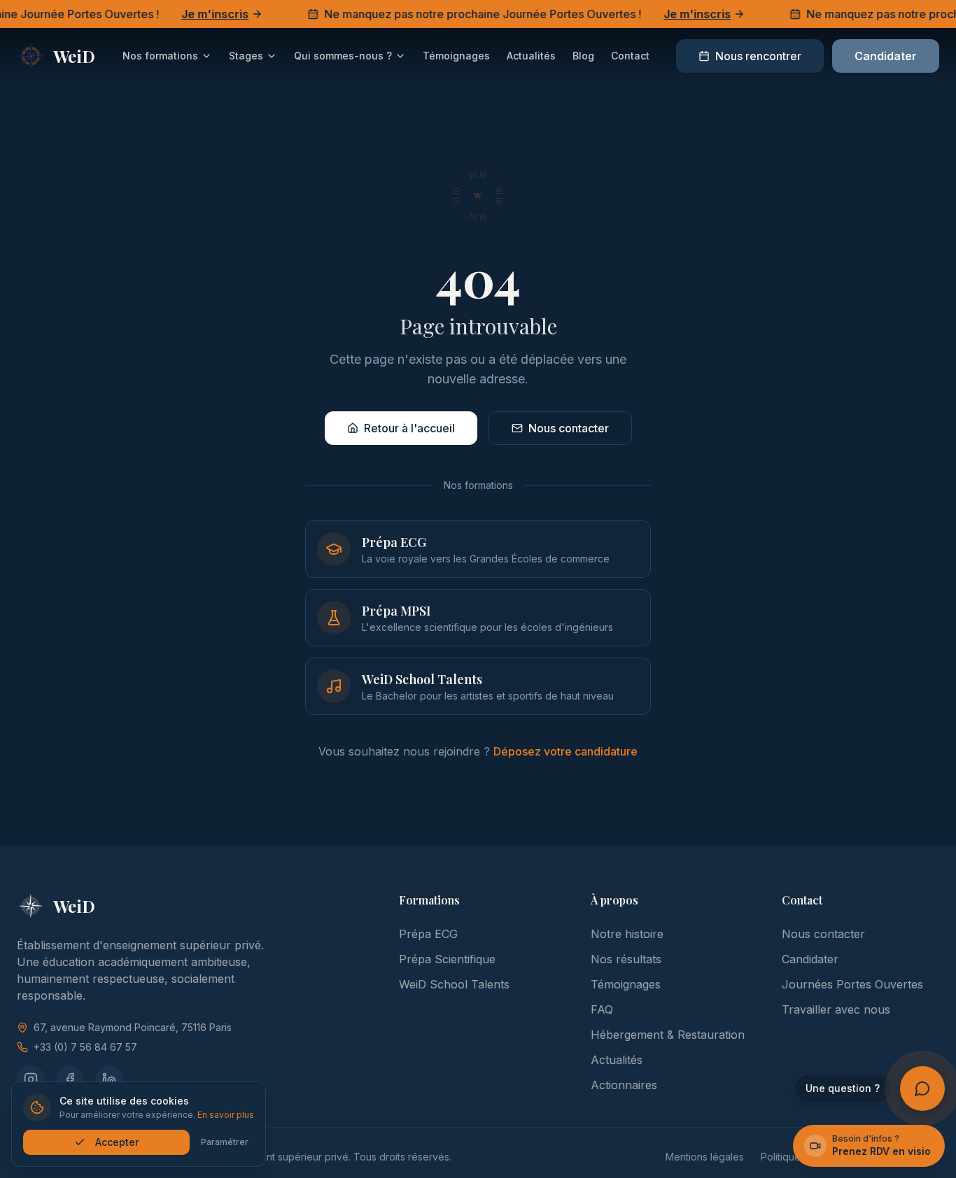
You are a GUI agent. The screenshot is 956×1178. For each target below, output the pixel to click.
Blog (583, 56)
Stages (246, 56)
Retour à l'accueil (409, 428)
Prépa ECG (428, 934)
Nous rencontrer (758, 56)
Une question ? (843, 1088)
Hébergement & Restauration (668, 1035)
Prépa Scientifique (447, 959)
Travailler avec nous (836, 1009)
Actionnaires (624, 1085)
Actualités (531, 56)
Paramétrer (224, 1142)
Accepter (117, 1142)
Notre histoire (627, 934)
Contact (630, 56)
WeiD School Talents (454, 984)
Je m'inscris (203, 14)
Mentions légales (705, 1157)
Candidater (886, 56)
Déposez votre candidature (565, 751)
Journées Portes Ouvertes (852, 984)
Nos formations (160, 56)
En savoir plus (225, 1114)
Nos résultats (626, 959)
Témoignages (456, 56)
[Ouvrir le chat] (922, 1088)
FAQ (602, 1009)
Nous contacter (568, 428)
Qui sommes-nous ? (343, 56)
